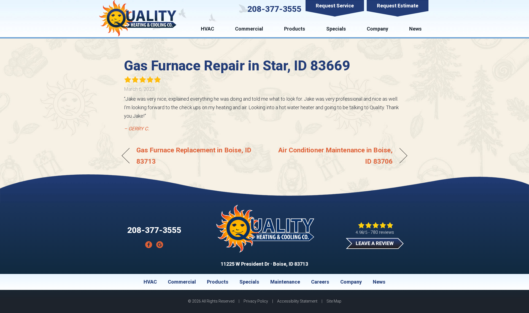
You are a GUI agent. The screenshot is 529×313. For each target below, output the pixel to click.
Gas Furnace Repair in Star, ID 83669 (237, 66)
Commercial (249, 29)
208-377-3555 (274, 9)
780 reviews (382, 232)
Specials (336, 29)
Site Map (333, 301)
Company (377, 29)
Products (294, 29)
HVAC (207, 29)
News (415, 29)
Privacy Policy (256, 301)
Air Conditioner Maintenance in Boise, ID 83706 (333, 155)
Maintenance (285, 281)
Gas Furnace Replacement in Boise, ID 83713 (194, 155)
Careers (320, 281)
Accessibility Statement (297, 301)
